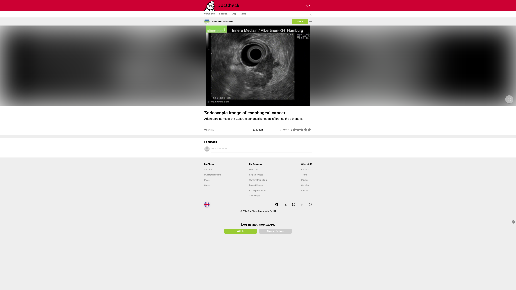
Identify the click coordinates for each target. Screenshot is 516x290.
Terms (304, 174)
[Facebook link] (276, 204)
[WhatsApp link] (310, 204)
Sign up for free (275, 231)
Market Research (257, 185)
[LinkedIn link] (301, 204)
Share (300, 21)
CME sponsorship (257, 190)
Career (207, 185)
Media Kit (253, 169)
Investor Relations (212, 174)
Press (206, 180)
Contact (305, 169)
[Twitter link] (285, 204)
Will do (240, 231)
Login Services (256, 174)
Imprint (304, 190)
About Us (208, 169)
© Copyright (209, 130)
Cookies (305, 185)
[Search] (309, 14)
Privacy (304, 180)
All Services (254, 195)
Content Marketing (258, 180)
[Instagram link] (293, 204)
